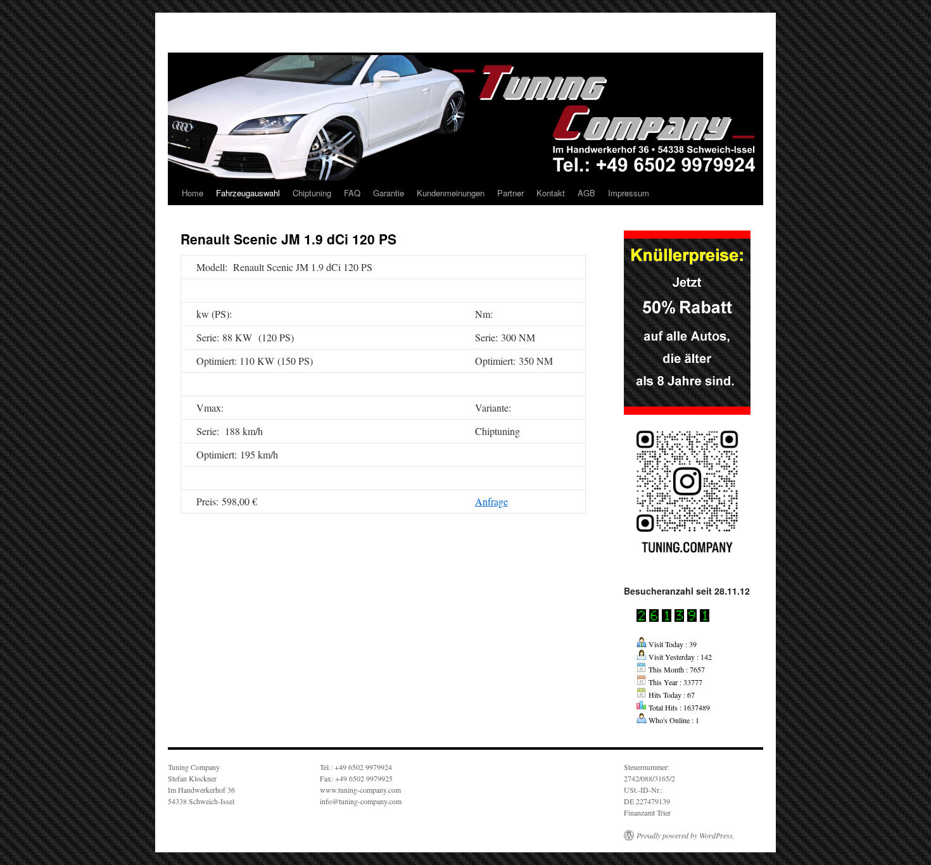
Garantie (388, 193)
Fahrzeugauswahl (248, 193)
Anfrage (491, 501)
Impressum (628, 193)
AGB (586, 193)
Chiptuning (312, 193)
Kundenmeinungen (450, 193)
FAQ (352, 193)
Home (192, 193)
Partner (510, 193)
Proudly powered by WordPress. (685, 835)
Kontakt (550, 193)
